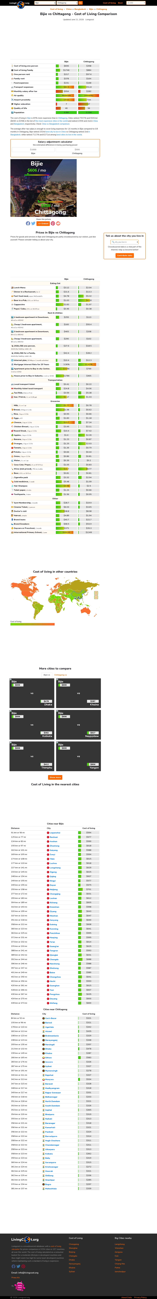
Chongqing (74, 1244)
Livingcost (89, 19)
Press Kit (16, 1277)
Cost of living (109, 3)
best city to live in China (56, 131)
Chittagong (101, 9)
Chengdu (73, 1256)
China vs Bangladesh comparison (55, 124)
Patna (117, 1267)
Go (80, 3)
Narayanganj (74, 1263)
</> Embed (43, 223)
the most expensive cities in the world (51, 121)
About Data (126, 1297)
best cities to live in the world (69, 134)
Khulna (72, 1267)
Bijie (91, 9)
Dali (116, 1256)
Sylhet (72, 1271)
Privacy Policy (140, 1297)
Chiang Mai (120, 1263)
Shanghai (73, 1248)
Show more (55, 777)
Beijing (72, 1252)
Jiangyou (119, 1252)
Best (120, 3)
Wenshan (119, 1248)
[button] (28, 223)
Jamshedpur (120, 1271)
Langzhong (120, 1244)
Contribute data (124, 255)
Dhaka (72, 1260)
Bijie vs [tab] (47, 675)
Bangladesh (80, 9)
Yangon (118, 1260)
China (69, 9)
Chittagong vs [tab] (60, 675)
